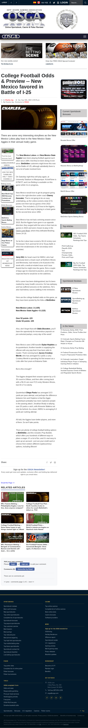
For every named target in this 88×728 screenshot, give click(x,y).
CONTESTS (49, 64)
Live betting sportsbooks (12, 655)
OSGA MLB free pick (10, 702)
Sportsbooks (8, 711)
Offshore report (50, 637)
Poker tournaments (10, 674)
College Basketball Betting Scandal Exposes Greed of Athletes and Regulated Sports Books (73, 370)
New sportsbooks (9, 612)
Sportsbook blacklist (10, 652)
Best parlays (8, 632)
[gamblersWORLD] (74, 99)
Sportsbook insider (51, 640)
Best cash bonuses (10, 609)
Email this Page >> (8, 483)
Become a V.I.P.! (50, 666)
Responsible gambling (11, 691)
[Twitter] (51, 697)
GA (40, 724)
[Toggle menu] (85, 36)
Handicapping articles (11, 697)
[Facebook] (47, 697)
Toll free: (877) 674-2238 (55, 690)
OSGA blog (48, 631)
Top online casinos (51, 606)
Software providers (51, 618)
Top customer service (11, 626)
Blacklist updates (50, 654)
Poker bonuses (9, 671)
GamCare (66, 724)
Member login (49, 668)
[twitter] (54, 2)
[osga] (24, 28)
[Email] (56, 697)
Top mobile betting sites (11, 643)
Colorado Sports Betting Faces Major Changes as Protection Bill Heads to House (73, 341)
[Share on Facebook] (47, 462)
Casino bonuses (50, 615)
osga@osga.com (53, 693)
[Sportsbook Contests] (66, 50)
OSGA (26, 102)
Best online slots (50, 612)
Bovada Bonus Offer (68, 140)
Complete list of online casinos (55, 609)
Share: (4, 462)
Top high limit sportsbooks (12, 640)
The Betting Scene (7, 64)
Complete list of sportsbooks (13, 618)
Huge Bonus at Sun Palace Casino (7, 243)
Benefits (48, 671)
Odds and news (9, 688)
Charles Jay (9, 100)
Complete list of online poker (13, 668)
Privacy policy (42, 715)
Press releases (50, 651)
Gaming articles (50, 646)
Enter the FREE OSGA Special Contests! (60, 61)
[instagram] (58, 2)
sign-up (25, 564)
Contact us (81, 715)
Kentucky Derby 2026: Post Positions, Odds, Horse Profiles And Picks (73, 332)
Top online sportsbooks (11, 615)
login (13, 564)
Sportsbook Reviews (72, 281)
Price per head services (11, 694)
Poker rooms (45, 711)
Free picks (7, 699)
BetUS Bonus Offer (67, 191)
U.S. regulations (50, 643)
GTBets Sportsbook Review (76, 290)
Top (83, 711)
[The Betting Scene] (21, 49)
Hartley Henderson (51, 634)
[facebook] (50, 2)
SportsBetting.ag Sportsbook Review (78, 301)
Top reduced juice (9, 635)
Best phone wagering (10, 638)
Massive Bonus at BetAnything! (72, 166)
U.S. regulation (27, 711)
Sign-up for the (29, 469)
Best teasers (8, 629)
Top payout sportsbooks (12, 623)
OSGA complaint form (11, 685)
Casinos (36, 711)
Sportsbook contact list (11, 649)
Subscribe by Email (25, 569)
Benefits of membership (68, 715)
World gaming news (51, 649)
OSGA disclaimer (53, 715)
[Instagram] (60, 697)
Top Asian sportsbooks (11, 646)
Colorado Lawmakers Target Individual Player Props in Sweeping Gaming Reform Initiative (74, 361)
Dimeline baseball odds (11, 705)
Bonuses (17, 711)
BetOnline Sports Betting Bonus (7, 220)
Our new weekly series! (9, 61)
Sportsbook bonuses (11, 620)
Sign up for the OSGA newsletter (56, 629)
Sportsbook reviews (10, 606)
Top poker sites (9, 666)
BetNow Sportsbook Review (76, 311)
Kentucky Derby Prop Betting (73, 348)
